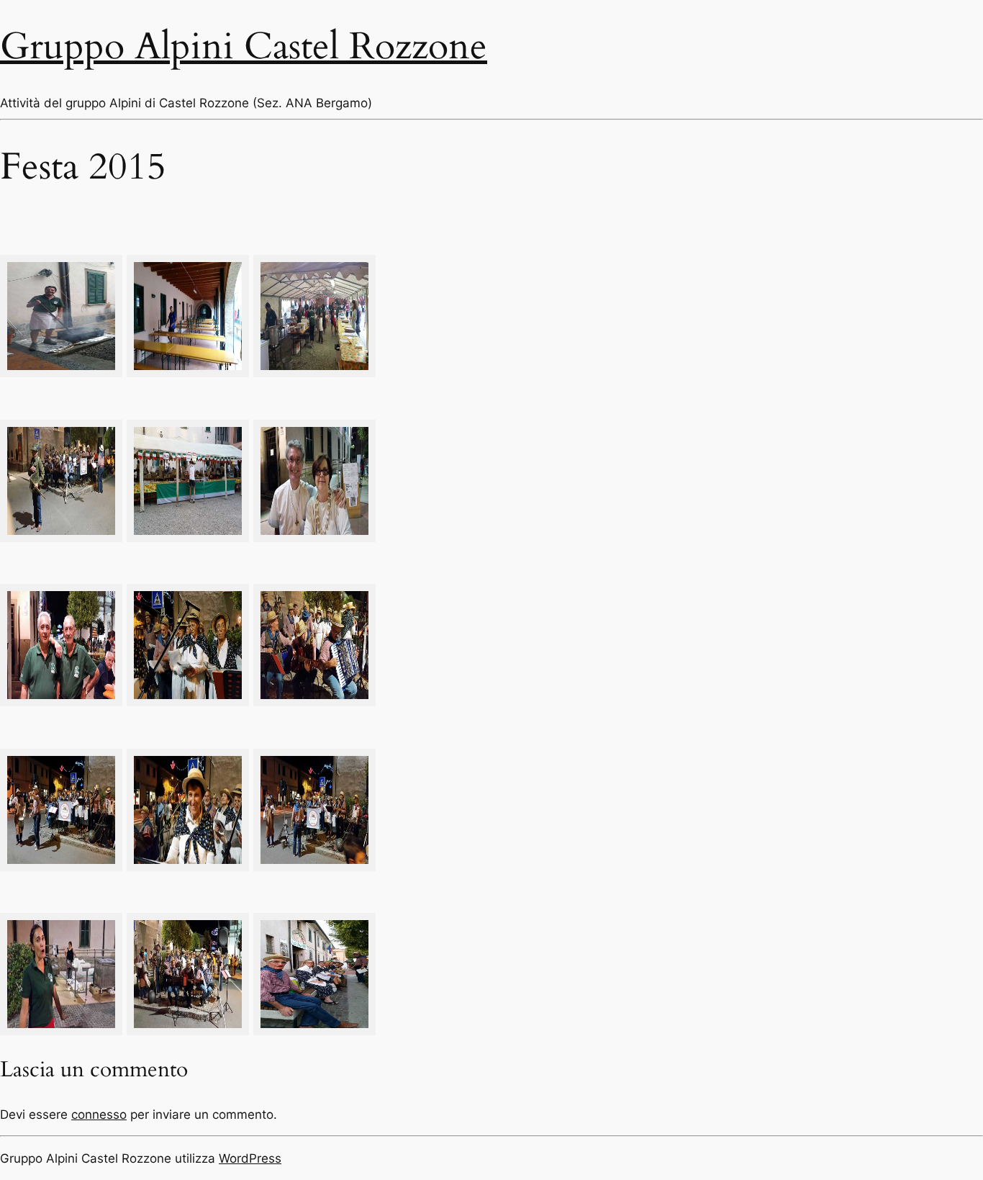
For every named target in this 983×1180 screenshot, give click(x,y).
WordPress (250, 1158)
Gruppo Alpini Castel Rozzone (243, 46)
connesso (99, 1114)
